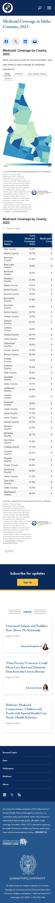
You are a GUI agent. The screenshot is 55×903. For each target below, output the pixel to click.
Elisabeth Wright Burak (31, 646)
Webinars (7, 776)
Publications (8, 768)
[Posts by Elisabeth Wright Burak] (45, 646)
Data (5, 760)
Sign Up (27, 582)
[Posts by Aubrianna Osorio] (45, 688)
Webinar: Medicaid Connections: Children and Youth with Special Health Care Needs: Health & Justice (26, 711)
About (5, 784)
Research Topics (10, 752)
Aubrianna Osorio (34, 688)
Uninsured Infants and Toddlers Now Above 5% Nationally (27, 629)
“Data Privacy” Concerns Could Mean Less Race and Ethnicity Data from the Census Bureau (26, 668)
